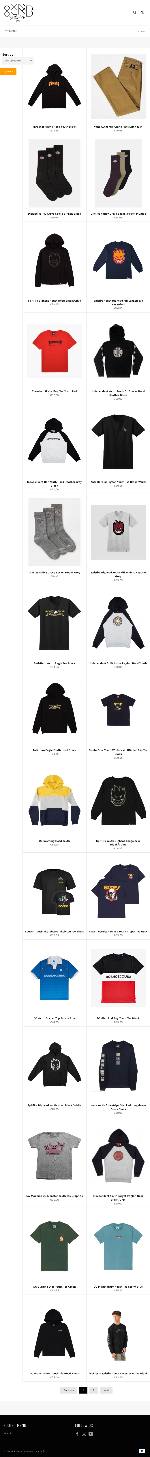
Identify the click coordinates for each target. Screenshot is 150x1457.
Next (106, 1390)
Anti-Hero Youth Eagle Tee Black (54, 663)
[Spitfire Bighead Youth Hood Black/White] (54, 1065)
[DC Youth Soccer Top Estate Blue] (54, 978)
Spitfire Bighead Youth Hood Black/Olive (54, 300)
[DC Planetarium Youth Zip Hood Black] (54, 1333)
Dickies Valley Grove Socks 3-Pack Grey (54, 572)
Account (141, 31)
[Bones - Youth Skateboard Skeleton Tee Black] (54, 891)
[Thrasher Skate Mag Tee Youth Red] (54, 351)
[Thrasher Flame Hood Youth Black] (54, 86)
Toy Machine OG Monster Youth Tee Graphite (54, 1196)
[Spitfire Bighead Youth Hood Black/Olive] (54, 260)
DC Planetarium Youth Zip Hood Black (54, 1373)
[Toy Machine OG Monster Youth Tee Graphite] (54, 1155)
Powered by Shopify (35, 1451)
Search (8, 1433)
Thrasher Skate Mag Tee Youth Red (54, 391)
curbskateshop (18, 1451)
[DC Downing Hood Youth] (54, 800)
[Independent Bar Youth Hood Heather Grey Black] (54, 441)
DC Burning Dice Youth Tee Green (54, 1286)
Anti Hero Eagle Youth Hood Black (54, 750)
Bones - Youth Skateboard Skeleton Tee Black (54, 931)
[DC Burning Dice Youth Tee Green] (54, 1246)
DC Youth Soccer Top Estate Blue (54, 1018)
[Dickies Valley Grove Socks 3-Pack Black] (54, 173)
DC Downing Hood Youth (54, 841)
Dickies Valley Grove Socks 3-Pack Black (54, 213)
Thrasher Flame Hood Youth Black (54, 126)
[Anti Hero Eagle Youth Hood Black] (54, 709)
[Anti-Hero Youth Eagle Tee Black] (54, 622)
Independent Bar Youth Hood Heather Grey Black (54, 483)
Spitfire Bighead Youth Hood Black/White (54, 1105)
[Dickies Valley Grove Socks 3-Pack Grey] (54, 532)
